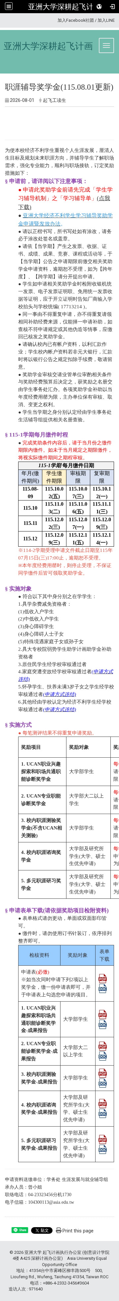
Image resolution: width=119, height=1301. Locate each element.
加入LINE (106, 20)
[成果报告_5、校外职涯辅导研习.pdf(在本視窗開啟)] (102, 1138)
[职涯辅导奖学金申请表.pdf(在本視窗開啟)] (102, 978)
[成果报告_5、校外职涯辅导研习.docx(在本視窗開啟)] (102, 1148)
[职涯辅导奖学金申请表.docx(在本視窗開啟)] (102, 988)
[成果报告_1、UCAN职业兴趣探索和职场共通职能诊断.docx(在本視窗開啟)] (102, 1023)
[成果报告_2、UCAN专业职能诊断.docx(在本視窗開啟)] (102, 1055)
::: (55, 20)
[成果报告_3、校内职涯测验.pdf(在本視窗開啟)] (102, 1072)
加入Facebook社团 (76, 20)
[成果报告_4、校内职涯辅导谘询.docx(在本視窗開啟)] (102, 1113)
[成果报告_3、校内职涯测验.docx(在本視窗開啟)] (102, 1082)
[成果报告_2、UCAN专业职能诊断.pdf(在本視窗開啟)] (102, 1045)
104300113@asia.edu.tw (51, 1202)
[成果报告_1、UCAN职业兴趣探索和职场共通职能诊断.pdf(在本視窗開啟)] (102, 1013)
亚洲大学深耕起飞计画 (64, 6)
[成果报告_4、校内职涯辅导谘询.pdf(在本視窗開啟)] (102, 1103)
